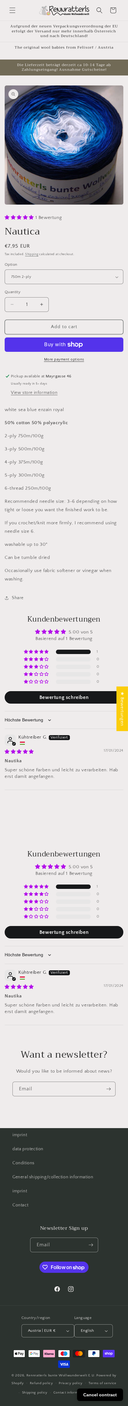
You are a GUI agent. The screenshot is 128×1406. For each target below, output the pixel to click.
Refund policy (41, 1383)
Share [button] (18, 597)
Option (11, 264)
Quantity (13, 292)
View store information (34, 392)
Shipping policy (35, 1392)
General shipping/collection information (52, 1177)
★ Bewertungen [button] (122, 708)
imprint (19, 1134)
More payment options (64, 359)
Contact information (69, 1392)
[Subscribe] (108, 1089)
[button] (12, 10)
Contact (20, 1205)
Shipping (32, 254)
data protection (27, 1149)
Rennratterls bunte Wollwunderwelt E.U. (61, 1375)
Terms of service (103, 1383)
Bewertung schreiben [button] (64, 697)
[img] (19, 751)
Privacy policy (71, 1383)
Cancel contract (100, 1394)
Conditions (23, 1163)
